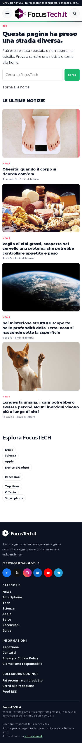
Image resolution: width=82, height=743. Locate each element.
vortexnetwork (33, 736)
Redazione (10, 647)
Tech (6, 603)
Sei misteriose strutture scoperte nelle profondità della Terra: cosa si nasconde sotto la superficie (38, 328)
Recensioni (13, 477)
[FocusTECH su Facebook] (6, 572)
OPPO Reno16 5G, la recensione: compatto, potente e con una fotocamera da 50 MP (41, 2)
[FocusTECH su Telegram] (58, 572)
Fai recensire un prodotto (22, 680)
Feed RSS (9, 691)
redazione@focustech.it (20, 563)
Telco (6, 619)
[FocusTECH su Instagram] (27, 572)
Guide (6, 630)
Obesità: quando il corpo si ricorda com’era (29, 171)
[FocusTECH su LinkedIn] (37, 572)
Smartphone (14, 498)
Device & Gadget (17, 467)
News (6, 163)
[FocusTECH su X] (17, 572)
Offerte (10, 492)
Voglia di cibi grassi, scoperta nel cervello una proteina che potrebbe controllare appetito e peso (38, 248)
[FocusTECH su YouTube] (48, 572)
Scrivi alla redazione (18, 686)
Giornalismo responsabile (22, 664)
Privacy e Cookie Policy (20, 658)
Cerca (72, 75)
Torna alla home (16, 87)
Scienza (10, 455)
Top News (12, 486)
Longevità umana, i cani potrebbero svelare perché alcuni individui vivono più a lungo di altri (40, 407)
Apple (9, 462)
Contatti (9, 652)
